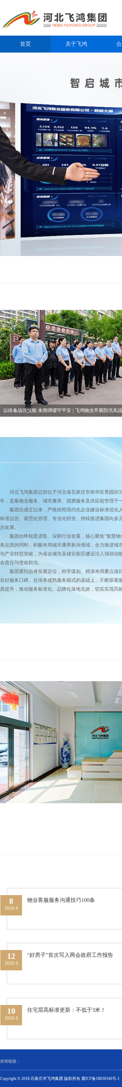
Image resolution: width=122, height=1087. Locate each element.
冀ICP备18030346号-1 (100, 1078)
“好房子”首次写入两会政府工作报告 (70, 955)
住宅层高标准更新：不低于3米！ (66, 1010)
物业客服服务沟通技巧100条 (61, 900)
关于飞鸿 (76, 44)
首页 (25, 44)
